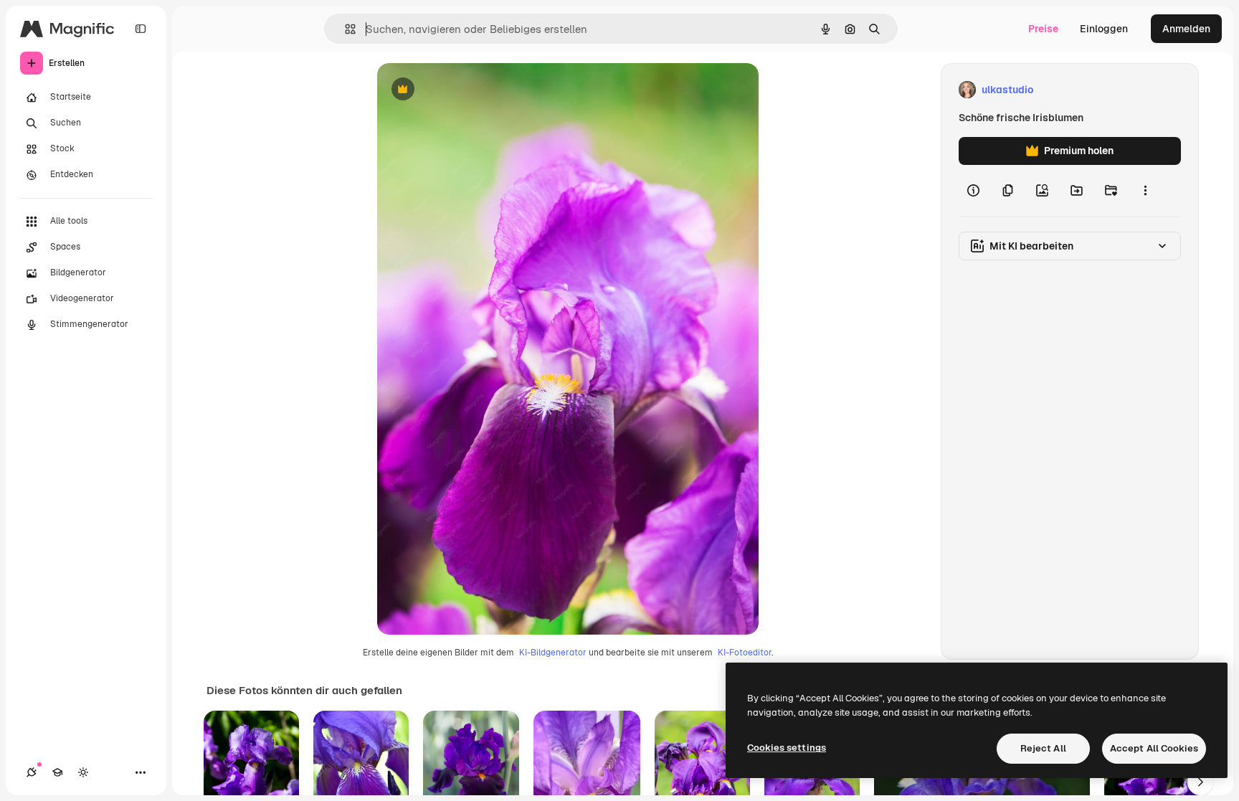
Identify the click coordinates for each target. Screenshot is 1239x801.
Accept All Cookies (1154, 748)
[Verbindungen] (31, 772)
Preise (1043, 28)
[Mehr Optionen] (1145, 190)
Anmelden (1186, 28)
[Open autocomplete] (344, 29)
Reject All (1043, 748)
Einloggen (1104, 28)
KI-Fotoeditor (745, 652)
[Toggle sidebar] (140, 28)
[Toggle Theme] (83, 772)
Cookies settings (786, 747)
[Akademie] (57, 772)
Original (469, 90)
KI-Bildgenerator (553, 652)
